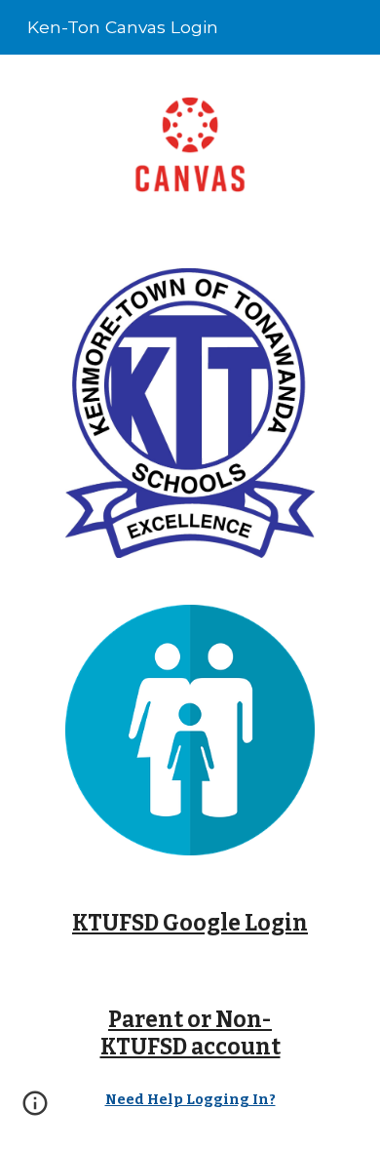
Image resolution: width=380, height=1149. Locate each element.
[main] (190, 923)
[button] (35, 1110)
